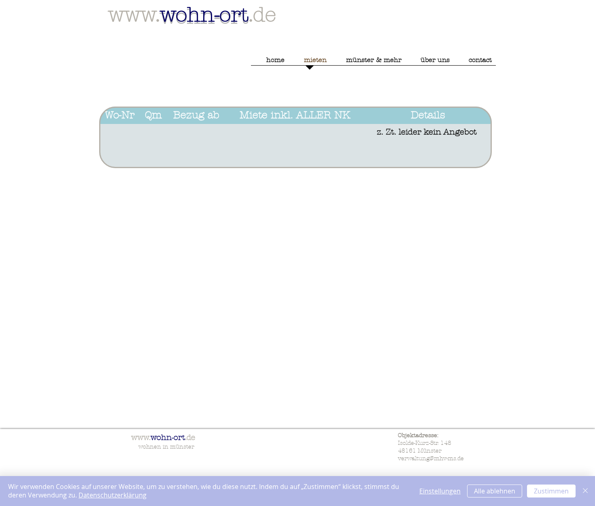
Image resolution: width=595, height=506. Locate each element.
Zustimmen (551, 491)
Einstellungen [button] (440, 491)
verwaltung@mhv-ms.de (431, 458)
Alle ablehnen (494, 491)
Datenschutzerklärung (113, 495)
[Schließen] (585, 491)
